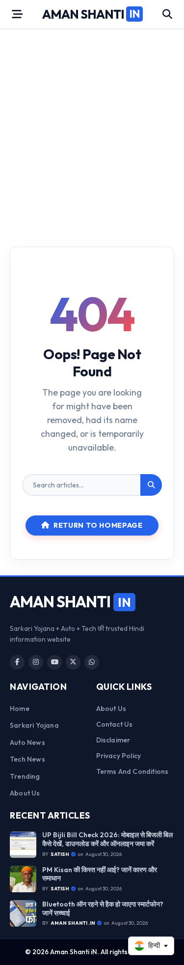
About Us (25, 793)
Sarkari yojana (34, 725)
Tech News (27, 759)
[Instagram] (35, 662)
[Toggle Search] (167, 14)
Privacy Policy (118, 755)
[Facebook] (17, 662)
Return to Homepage (98, 525)
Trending (25, 776)
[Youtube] (54, 662)
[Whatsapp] (91, 662)
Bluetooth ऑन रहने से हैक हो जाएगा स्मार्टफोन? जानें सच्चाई (102, 908)
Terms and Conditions (132, 771)
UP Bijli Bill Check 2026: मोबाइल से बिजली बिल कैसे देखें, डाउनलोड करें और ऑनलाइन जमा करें (107, 839)
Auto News (27, 742)
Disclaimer (113, 740)
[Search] (151, 485)
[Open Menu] (17, 14)
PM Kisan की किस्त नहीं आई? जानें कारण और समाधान (99, 874)
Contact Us (114, 724)
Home (19, 708)
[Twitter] (73, 662)
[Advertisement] (92, 131)
